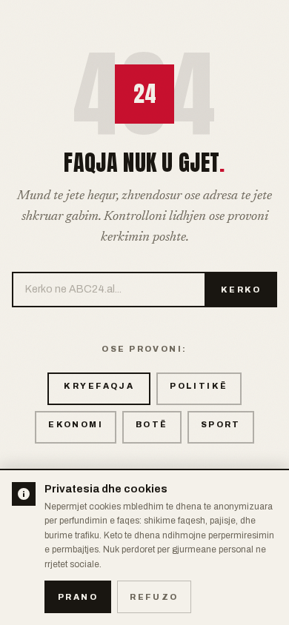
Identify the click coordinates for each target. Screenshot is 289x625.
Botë (152, 424)
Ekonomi (75, 424)
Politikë (198, 385)
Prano (78, 596)
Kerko (241, 289)
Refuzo (154, 596)
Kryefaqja (99, 385)
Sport (221, 424)
